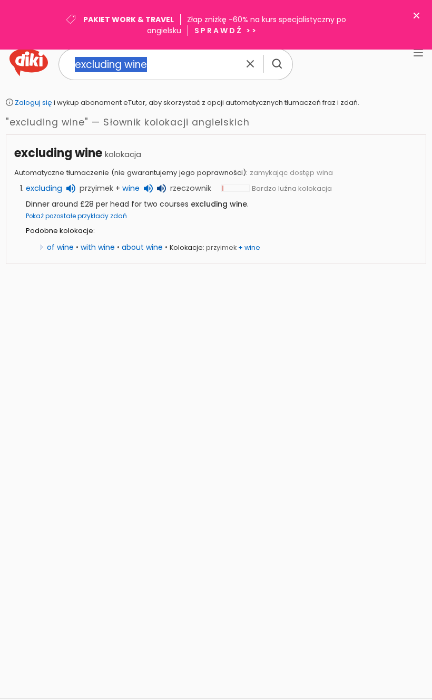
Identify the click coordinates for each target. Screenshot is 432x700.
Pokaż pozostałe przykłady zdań (76, 216)
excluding (44, 188)
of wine (60, 247)
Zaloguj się (33, 103)
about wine (142, 247)
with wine (98, 247)
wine (131, 188)
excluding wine (58, 153)
